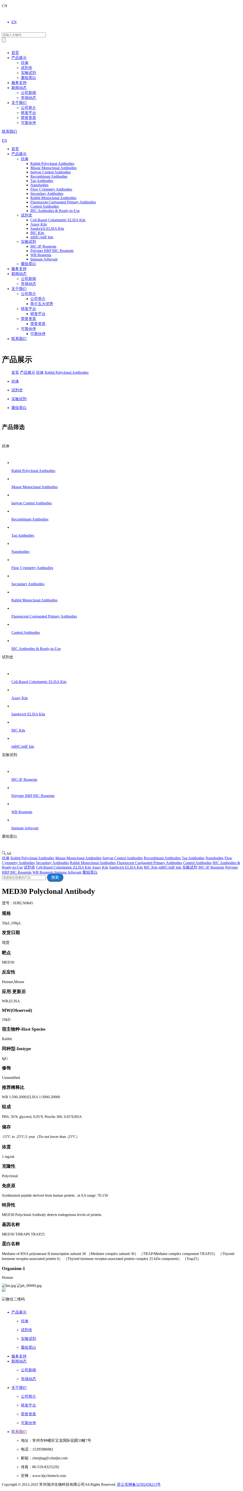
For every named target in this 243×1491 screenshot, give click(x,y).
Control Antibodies (197, 863)
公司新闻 (28, 93)
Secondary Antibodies (52, 863)
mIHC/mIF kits (170, 867)
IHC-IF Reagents (211, 867)
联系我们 (9, 131)
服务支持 (19, 83)
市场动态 (28, 98)
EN (14, 22)
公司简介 (28, 108)
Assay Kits (100, 867)
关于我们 (19, 103)
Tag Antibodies (193, 858)
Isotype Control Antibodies (123, 858)
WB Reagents (43, 872)
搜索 (55, 877)
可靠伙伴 (28, 123)
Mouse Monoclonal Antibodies (78, 858)
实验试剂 (28, 73)
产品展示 (19, 58)
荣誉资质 (28, 118)
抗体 (24, 63)
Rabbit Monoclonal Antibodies (93, 863)
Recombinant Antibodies (162, 858)
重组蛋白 (28, 78)
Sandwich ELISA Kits (126, 867)
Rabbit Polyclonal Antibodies (67, 372)
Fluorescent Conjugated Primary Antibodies (149, 863)
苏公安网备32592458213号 (139, 1484)
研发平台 (28, 113)
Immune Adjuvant (67, 872)
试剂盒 (26, 68)
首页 (15, 53)
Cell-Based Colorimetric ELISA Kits (63, 867)
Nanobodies (215, 858)
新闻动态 (19, 88)
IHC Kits (151, 867)
